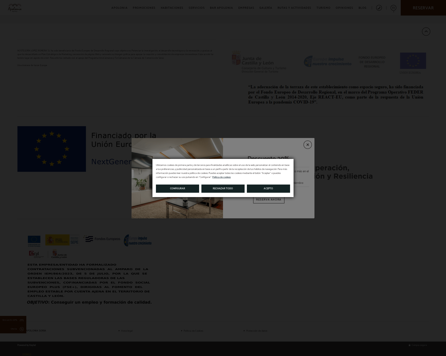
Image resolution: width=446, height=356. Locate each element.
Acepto (268, 189)
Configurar (177, 189)
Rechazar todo (223, 189)
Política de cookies (221, 177)
